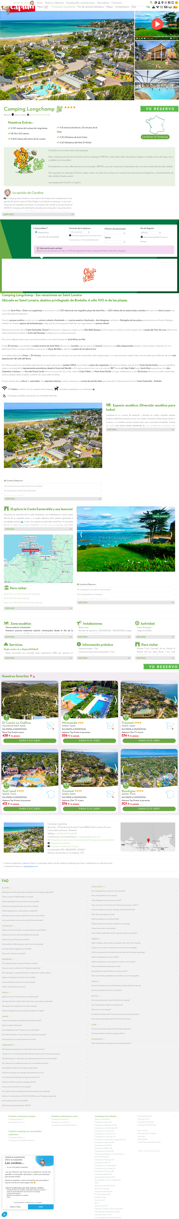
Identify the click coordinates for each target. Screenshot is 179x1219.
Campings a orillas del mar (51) (106, 1125)
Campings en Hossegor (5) (104, 1160)
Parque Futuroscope (102, 1188)
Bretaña (7, 115)
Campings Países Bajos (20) (105, 1177)
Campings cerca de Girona (104, 1131)
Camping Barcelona (145, 1116)
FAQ (133, 7)
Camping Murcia (144, 1119)
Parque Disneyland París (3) (104, 1186)
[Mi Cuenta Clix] (153, 7)
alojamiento (43, 233)
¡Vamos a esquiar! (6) (102, 1119)
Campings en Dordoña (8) (104, 1151)
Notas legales (142, 1139)
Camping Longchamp (63, 7)
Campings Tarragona (59, 1119)
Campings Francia (15, 1122)
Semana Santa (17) (101, 1206)
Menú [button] (41, 7)
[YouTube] (170, 7)
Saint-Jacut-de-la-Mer (13, 603)
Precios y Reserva (54, 3)
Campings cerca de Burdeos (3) (106, 1128)
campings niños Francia (103, 1214)
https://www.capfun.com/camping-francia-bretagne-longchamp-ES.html (83, 840)
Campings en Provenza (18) (104, 1171)
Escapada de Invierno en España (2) (107, 1180)
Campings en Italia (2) (102, 1162)
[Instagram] (162, 7)
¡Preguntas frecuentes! (60, 843)
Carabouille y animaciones (80, 3)
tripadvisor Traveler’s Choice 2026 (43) (108, 1209)
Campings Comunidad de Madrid (21, 1140)
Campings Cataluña (16, 1137)
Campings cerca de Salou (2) (105, 1137)
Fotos (40, 3)
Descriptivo (103, 3)
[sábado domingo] (150, 232)
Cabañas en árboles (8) (103, 1122)
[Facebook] (166, 7)
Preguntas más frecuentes (147, 1133)
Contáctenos (122, 7)
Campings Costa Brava (60, 1122)
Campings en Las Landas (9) (105, 1168)
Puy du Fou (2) (100, 1200)
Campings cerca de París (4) (105, 1134)
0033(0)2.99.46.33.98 (39, 115)
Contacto (117, 3)
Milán (97, 1183)
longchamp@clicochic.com (89, 837)
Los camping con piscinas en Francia (108, 1217)
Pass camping (143, 1130)
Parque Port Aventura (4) (103, 1191)
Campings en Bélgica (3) (103, 1148)
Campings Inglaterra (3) (103, 1174)
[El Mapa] (158, 7)
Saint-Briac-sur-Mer (12, 594)
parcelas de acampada (48, 237)
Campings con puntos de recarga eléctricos (110, 1139)
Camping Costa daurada (147, 1125)
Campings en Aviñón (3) (103, 1145)
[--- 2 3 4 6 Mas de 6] (115, 233)
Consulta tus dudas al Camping (64, 846)
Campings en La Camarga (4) (105, 1165)
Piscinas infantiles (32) (102, 1194)
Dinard (7, 598)
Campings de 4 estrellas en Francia (107, 1212)
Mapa (109, 7)
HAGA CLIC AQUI (29, 741)
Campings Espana (15, 1119)
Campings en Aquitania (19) (104, 1142)
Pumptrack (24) (100, 1197)
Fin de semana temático (91, 7)
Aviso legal (141, 1136)
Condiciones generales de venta (149, 1142)
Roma (97, 1203)
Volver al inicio (21, 3)
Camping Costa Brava (146, 1122)
